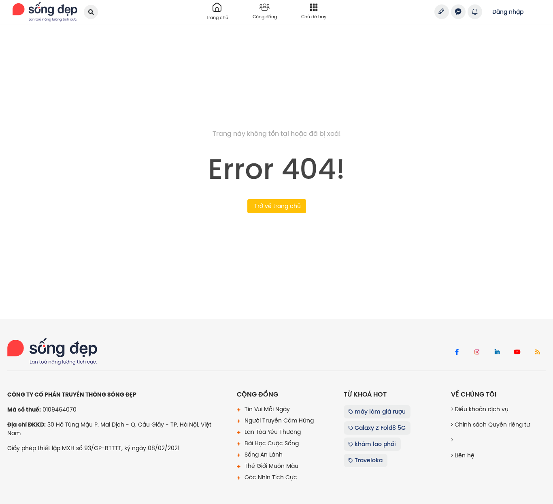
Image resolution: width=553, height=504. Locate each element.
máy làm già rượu (379, 411)
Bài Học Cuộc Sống (271, 443)
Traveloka (368, 460)
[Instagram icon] (477, 352)
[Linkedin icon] (497, 352)
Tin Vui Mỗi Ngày (266, 409)
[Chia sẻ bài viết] (441, 11)
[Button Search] (91, 12)
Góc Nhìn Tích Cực (270, 477)
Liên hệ (463, 455)
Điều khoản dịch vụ (480, 409)
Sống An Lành (263, 454)
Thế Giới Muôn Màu (270, 466)
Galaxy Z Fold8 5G (379, 428)
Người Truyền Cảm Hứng (278, 420)
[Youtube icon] (517, 352)
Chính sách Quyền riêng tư (491, 424)
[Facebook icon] (457, 352)
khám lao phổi (374, 444)
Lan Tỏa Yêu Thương (272, 432)
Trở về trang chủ (277, 206)
